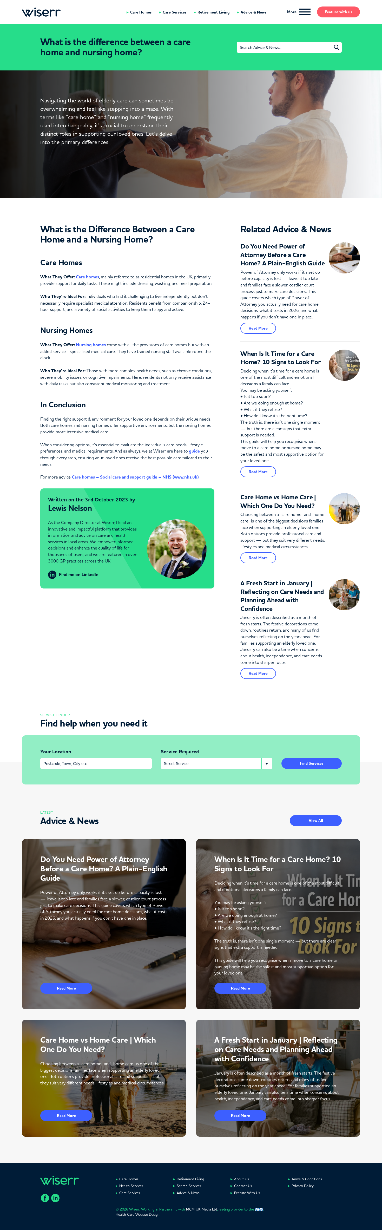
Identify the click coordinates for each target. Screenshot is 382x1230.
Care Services (174, 12)
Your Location (55, 751)
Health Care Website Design (138, 1214)
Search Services (189, 1185)
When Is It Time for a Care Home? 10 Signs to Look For (280, 358)
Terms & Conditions (307, 1179)
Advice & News (253, 12)
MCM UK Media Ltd (201, 1209)
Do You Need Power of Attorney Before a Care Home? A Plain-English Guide (282, 255)
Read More (258, 328)
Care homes (87, 277)
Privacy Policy (303, 1185)
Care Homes (141, 12)
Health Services (131, 1185)
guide (194, 451)
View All (316, 820)
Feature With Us (247, 1192)
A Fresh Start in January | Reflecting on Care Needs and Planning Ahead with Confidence (282, 596)
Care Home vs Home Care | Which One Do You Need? (278, 501)
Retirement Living (213, 12)
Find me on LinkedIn (78, 575)
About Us (241, 1179)
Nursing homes (91, 345)
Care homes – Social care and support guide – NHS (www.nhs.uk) (135, 477)
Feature (338, 12)
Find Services (311, 763)
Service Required (180, 751)
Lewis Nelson (70, 508)
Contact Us (243, 1185)
